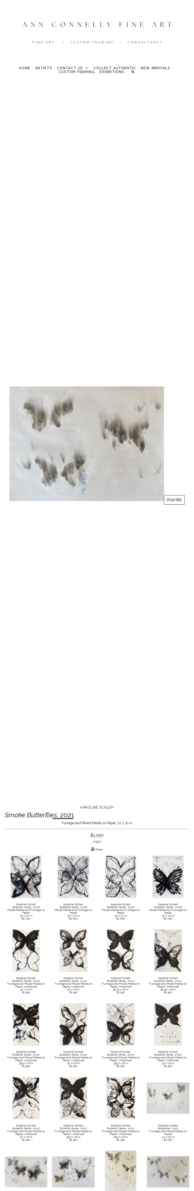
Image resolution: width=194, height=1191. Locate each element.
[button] (73, 68)
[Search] (133, 71)
